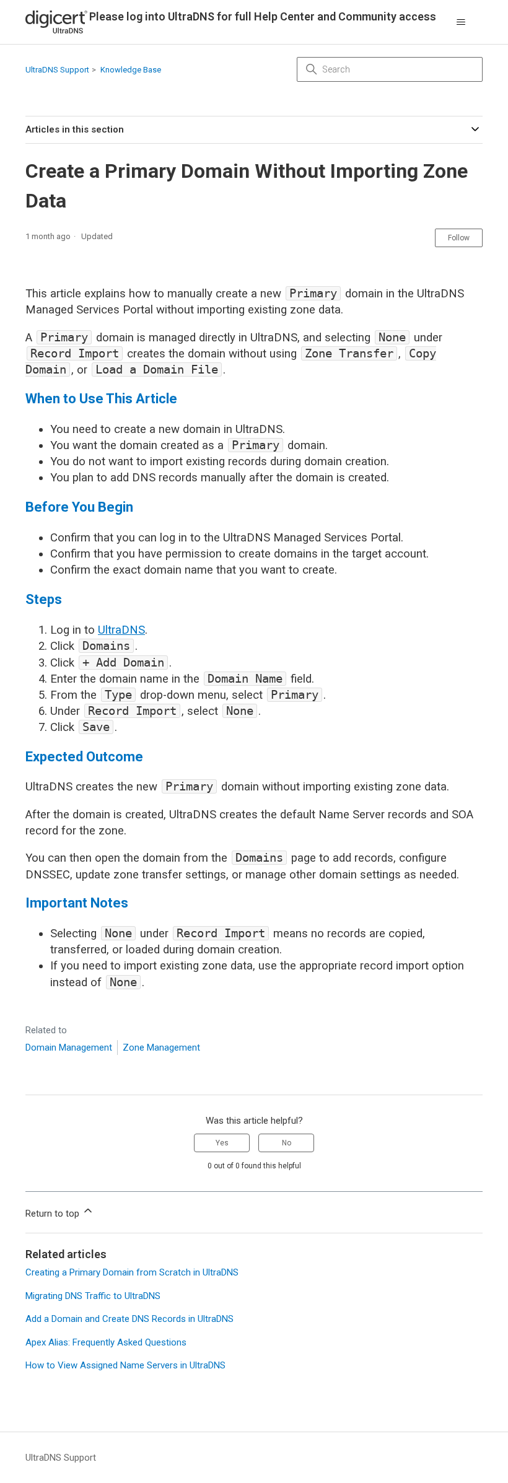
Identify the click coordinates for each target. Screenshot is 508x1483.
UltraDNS (121, 630)
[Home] (56, 22)
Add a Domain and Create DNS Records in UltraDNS (129, 1318)
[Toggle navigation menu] (461, 22)
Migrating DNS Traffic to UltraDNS (92, 1295)
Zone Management (161, 1047)
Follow (459, 238)
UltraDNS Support (57, 69)
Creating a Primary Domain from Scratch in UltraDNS (132, 1272)
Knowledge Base (130, 69)
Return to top (53, 1213)
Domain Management (68, 1047)
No (286, 1143)
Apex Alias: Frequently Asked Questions (105, 1342)
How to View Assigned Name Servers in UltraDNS (125, 1365)
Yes (222, 1143)
